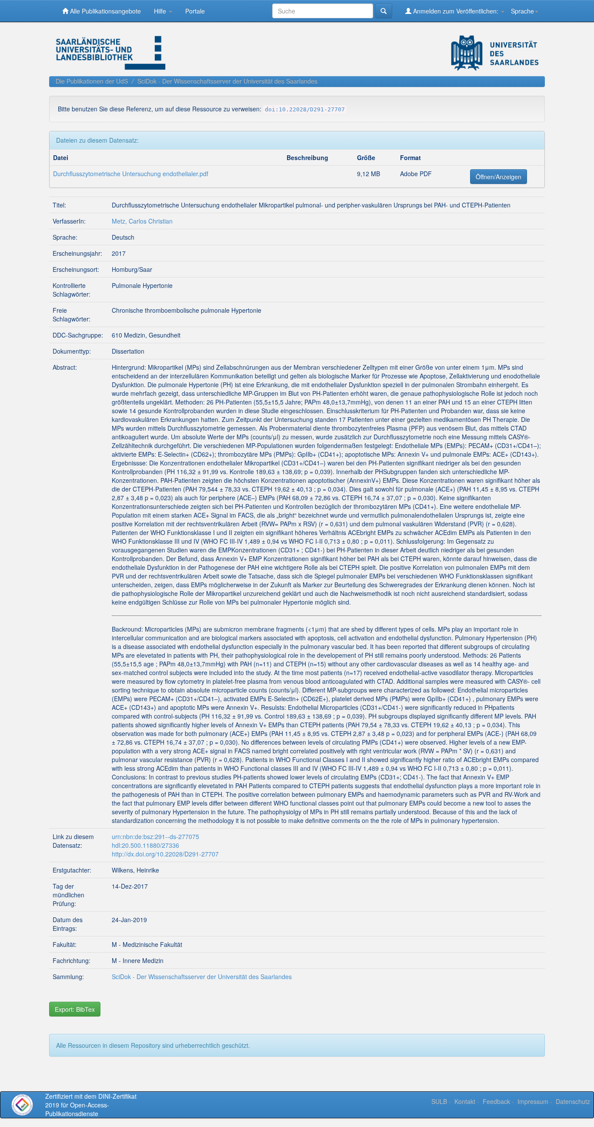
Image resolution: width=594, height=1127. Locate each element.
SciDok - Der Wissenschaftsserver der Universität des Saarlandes (227, 81)
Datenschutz (573, 1101)
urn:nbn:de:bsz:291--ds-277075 (155, 836)
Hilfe (161, 11)
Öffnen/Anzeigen (498, 176)
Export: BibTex (75, 1009)
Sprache (522, 11)
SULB (439, 1101)
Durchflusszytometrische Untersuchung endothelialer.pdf (130, 173)
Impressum (532, 1101)
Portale (195, 11)
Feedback (496, 1101)
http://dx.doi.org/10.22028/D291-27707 (165, 853)
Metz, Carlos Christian (142, 221)
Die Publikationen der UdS (92, 81)
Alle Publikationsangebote (104, 11)
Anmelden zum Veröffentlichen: (455, 11)
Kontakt (464, 1101)
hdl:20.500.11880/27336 (145, 845)
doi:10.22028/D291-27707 (305, 109)
